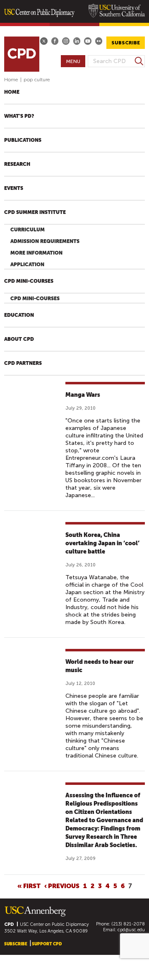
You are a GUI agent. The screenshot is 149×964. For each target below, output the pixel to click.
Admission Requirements (44, 241)
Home (11, 80)
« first (29, 885)
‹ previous (61, 885)
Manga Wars (82, 394)
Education (19, 315)
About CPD (19, 339)
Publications (22, 140)
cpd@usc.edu (131, 929)
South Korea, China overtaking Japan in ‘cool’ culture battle (102, 543)
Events (13, 188)
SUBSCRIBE (125, 43)
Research (17, 164)
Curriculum (27, 230)
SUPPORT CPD (47, 944)
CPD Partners (23, 363)
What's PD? (19, 116)
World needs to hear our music (99, 665)
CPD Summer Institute (35, 212)
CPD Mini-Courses (28, 281)
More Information (36, 253)
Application (27, 264)
